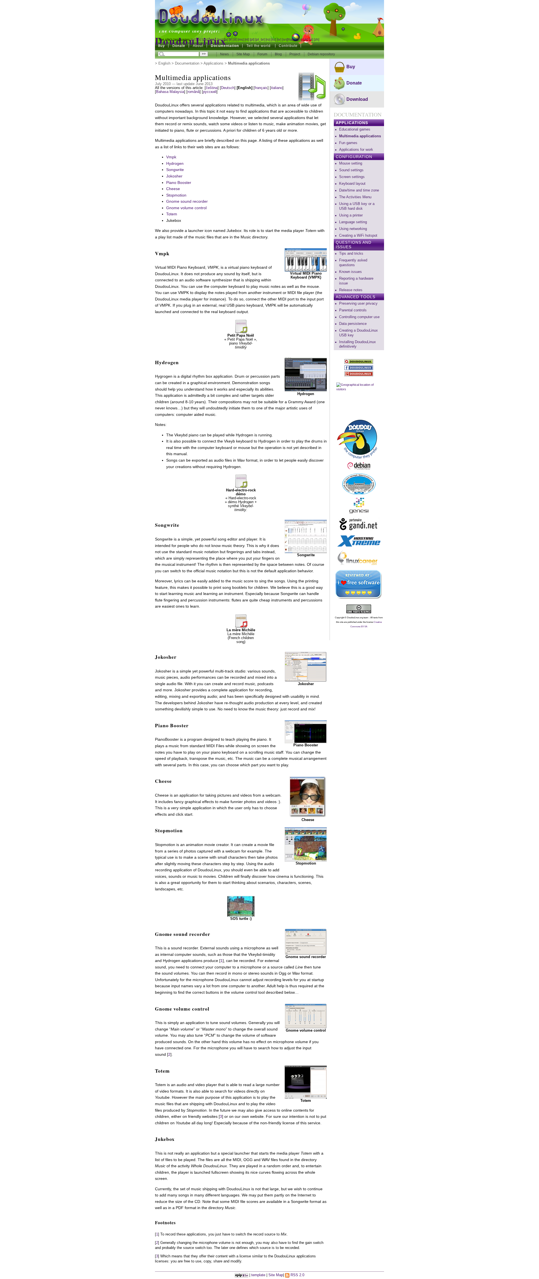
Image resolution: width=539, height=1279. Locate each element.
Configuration (354, 156)
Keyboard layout (352, 184)
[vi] (311, 40)
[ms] (240, 40)
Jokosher (174, 176)
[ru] (273, 40)
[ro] (268, 40)
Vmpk (171, 157)
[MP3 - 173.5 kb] (241, 480)
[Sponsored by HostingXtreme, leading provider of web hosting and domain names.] (359, 541)
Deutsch (227, 88)
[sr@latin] (289, 40)
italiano (276, 88)
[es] (220, 40)
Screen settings (352, 177)
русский (209, 92)
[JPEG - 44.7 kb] (308, 796)
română (194, 92)
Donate (178, 45)
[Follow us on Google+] (359, 373)
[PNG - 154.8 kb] (306, 666)
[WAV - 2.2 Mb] (241, 620)
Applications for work (356, 150)
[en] (212, 39)
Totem (171, 214)
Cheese (173, 188)
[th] (299, 40)
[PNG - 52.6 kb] (306, 731)
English (164, 63)
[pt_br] (260, 40)
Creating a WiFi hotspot (358, 236)
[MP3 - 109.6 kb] (241, 325)
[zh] (316, 40)
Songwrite (175, 169)
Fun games (348, 143)
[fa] (225, 40)
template (258, 1275)
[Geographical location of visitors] (359, 397)
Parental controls (353, 310)
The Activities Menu (355, 197)
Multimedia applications (360, 136)
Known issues (350, 272)
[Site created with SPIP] (241, 1275)
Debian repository (321, 54)
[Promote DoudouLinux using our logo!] (359, 438)
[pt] (252, 40)
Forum (262, 54)
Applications (213, 63)
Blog (279, 54)
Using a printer (351, 215)
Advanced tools (355, 297)
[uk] (305, 40)
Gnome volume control (186, 208)
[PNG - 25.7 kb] (306, 1015)
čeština (212, 88)
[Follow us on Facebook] (359, 367)
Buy (161, 45)
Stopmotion (176, 195)
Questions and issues (353, 244)
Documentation (187, 63)
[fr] (230, 40)
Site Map (243, 54)
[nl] (247, 40)
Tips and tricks (351, 254)
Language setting (353, 222)
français (261, 88)
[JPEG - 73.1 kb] (306, 536)
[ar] (193, 40)
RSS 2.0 (296, 1275)
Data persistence (353, 324)
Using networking (353, 229)
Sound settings (351, 170)
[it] (235, 40)
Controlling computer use (359, 317)
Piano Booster (178, 182)
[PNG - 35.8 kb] (306, 374)
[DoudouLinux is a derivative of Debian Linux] (359, 466)
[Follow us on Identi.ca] (359, 361)
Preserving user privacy (358, 303)
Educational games (354, 129)
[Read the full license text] (359, 609)
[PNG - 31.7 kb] (306, 941)
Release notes (350, 290)
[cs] (198, 40)
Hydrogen (175, 163)
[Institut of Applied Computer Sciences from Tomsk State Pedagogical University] (359, 484)
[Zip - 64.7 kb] (241, 906)
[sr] (279, 40)
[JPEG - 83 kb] (306, 844)
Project (295, 54)
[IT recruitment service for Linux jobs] (359, 558)
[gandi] (359, 524)
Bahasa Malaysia (170, 92)
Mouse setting (350, 163)
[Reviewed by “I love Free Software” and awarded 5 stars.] (359, 584)
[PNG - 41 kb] (306, 259)
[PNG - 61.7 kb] (306, 1081)
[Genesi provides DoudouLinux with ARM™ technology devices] (359, 506)
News (225, 54)
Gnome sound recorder (187, 201)
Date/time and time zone (359, 190)
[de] (205, 40)
